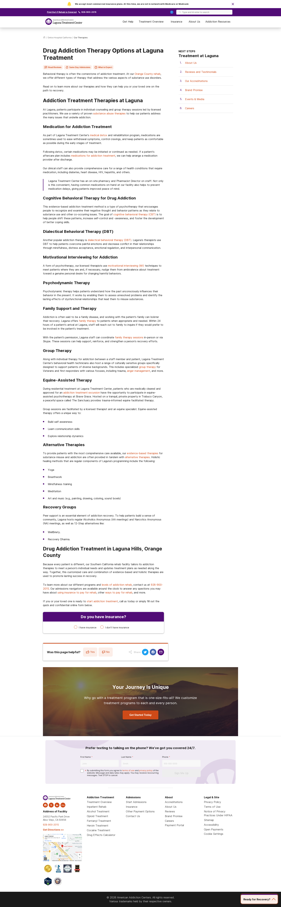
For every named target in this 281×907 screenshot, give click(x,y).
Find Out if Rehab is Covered (62, 12)
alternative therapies (137, 457)
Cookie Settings (213, 833)
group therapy (147, 367)
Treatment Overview (151, 21)
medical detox (98, 135)
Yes (92, 652)
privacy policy (146, 770)
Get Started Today (140, 715)
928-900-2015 (88, 12)
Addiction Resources (217, 21)
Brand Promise (194, 90)
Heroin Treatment (97, 825)
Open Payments (213, 829)
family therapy (87, 320)
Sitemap (209, 820)
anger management (138, 370)
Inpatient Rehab (96, 806)
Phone (165, 757)
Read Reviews (54, 67)
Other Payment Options (140, 811)
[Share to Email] (161, 652)
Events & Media (194, 99)
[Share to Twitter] (145, 652)
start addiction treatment (102, 601)
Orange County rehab (148, 73)
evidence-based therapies (142, 453)
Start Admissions (136, 802)
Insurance (176, 21)
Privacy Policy (212, 802)
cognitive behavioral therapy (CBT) (134, 214)
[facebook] (45, 805)
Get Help (128, 21)
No (108, 652)
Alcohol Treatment (98, 811)
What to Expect (105, 67)
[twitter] (51, 805)
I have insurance (87, 627)
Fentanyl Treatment (99, 820)
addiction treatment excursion (81, 392)
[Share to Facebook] (153, 652)
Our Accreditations (196, 81)
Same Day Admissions (79, 67)
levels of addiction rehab (117, 584)
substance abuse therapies (109, 113)
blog (63, 805)
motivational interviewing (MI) (126, 265)
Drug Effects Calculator (101, 835)
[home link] (44, 38)
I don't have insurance (117, 627)
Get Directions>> (53, 829)
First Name (85, 757)
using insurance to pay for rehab (77, 592)
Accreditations (174, 802)
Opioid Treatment (97, 816)
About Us (194, 21)
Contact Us (133, 816)
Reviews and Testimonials (200, 72)
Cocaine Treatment (98, 830)
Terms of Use (212, 806)
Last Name (126, 757)
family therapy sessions (129, 337)
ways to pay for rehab (118, 592)
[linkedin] (57, 805)
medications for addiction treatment (93, 155)
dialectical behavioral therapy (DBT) (109, 240)
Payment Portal (174, 825)
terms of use (128, 770)
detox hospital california (60, 37)
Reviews (170, 811)
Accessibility (211, 824)
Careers (189, 108)
